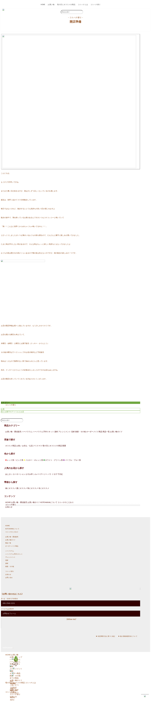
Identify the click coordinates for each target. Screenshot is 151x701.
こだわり (13, 687)
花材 (73, 432)
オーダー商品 (15, 673)
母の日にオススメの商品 (66, 5)
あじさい (8, 474)
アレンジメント (64, 432)
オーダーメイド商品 (94, 432)
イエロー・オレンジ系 (33, 460)
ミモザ (54, 474)
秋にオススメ (32, 488)
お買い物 (51, 5)
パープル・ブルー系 (72, 460)
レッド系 (9, 460)
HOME (43, 5)
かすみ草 (29, 474)
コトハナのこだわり (66, 502)
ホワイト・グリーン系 (53, 460)
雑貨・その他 (80, 432)
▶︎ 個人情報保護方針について (127, 636)
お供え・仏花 (27, 446)
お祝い (19, 446)
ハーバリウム (27, 432)
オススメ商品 (10, 446)
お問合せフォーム (9, 613)
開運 (64, 446)
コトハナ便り (95, 5)
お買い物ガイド (116, 432)
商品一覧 (106, 432)
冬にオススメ (43, 488)
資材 (56, 432)
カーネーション (19, 474)
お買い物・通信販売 (13, 432)
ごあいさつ (14, 685)
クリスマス (37, 446)
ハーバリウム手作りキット (43, 432)
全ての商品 (14, 678)
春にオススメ (10, 488)
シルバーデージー (40, 474)
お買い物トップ (16, 657)
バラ (49, 474)
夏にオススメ (21, 488)
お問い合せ (8, 577)
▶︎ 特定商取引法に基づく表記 (105, 636)
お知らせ (8, 507)
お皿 (3, 409)
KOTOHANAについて (48, 502)
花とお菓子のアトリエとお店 (12, 412)
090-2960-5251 (9, 603)
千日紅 (60, 474)
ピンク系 (18, 460)
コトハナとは (83, 5)
